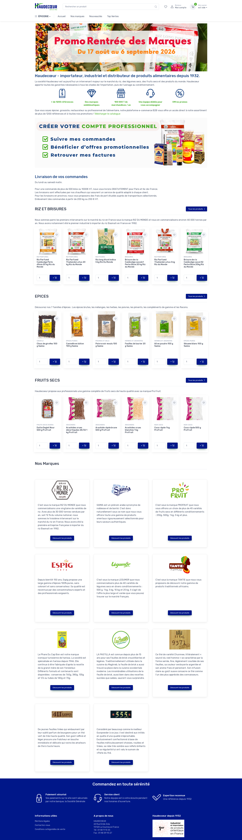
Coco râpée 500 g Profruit (192, 428)
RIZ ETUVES (100, 257)
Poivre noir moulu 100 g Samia (106, 344)
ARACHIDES (70, 425)
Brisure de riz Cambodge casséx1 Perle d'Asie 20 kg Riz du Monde (135, 263)
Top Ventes (113, 16)
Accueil (62, 16)
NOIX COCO (158, 425)
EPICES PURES (71, 341)
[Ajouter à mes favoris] (56, 235)
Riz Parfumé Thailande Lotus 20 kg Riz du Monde (75, 262)
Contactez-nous (42, 825)
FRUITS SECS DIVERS (45, 425)
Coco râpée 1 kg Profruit (162, 428)
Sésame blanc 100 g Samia (193, 344)
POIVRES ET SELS (102, 341)
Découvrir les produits (62, 538)
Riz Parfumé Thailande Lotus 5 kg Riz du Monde (164, 262)
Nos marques (77, 16)
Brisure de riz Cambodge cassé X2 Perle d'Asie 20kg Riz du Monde (194, 263)
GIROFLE (40, 341)
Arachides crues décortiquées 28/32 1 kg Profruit (76, 430)
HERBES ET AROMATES (134, 341)
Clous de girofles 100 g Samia (47, 344)
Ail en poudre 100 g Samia (163, 344)
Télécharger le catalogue (107, 113)
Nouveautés (95, 16)
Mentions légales (42, 821)
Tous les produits (195, 209)
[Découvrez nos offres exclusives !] (121, 47)
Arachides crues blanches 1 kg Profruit (133, 430)
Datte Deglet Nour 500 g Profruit (46, 428)
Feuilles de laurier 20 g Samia (135, 344)
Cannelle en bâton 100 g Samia (75, 344)
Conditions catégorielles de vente (50, 829)
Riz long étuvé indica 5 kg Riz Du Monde (106, 261)
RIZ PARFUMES (42, 257)
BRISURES (129, 257)
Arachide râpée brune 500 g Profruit (106, 428)
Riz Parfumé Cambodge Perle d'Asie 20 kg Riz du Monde (46, 263)
